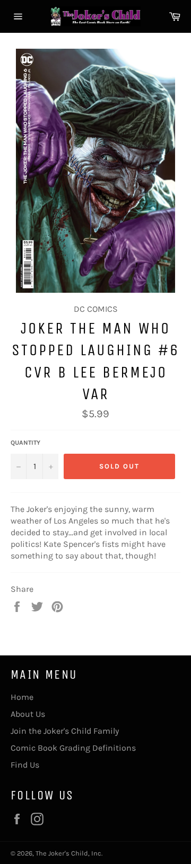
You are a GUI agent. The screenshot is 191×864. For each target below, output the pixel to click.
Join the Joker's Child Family (65, 731)
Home (22, 697)
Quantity (25, 442)
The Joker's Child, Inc (68, 853)
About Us (28, 714)
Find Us (25, 765)
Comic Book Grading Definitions (73, 748)
